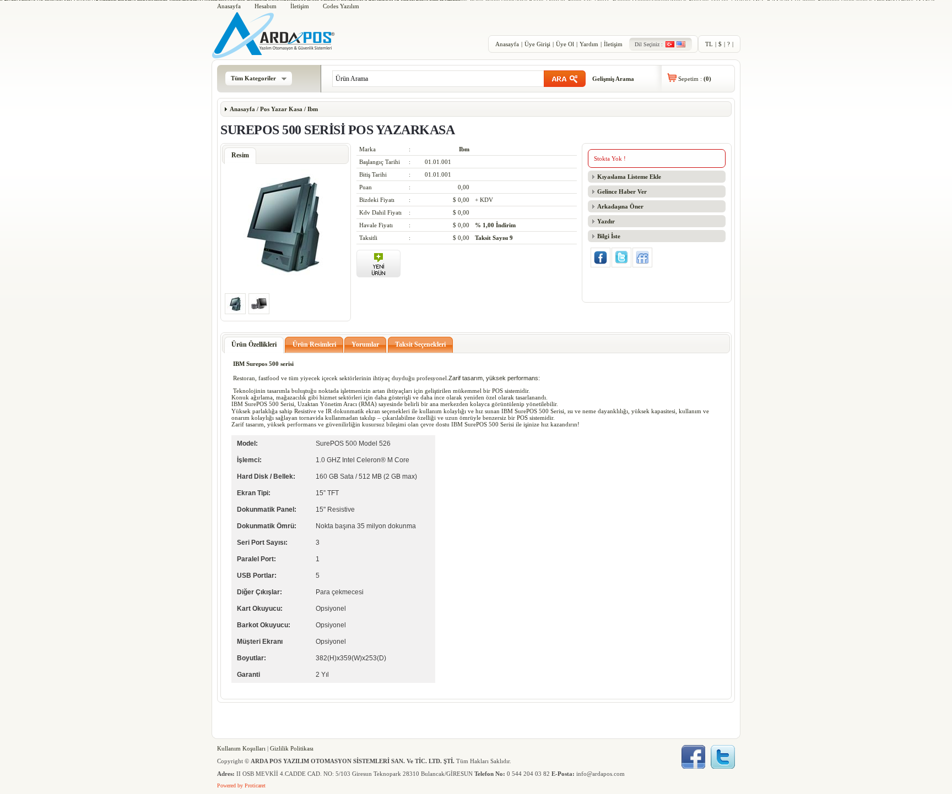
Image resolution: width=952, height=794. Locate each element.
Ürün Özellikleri (254, 344)
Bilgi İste (608, 236)
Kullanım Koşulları (241, 748)
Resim (240, 155)
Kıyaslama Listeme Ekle (629, 176)
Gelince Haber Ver (622, 191)
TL (709, 44)
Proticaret (255, 785)
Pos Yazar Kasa (281, 109)
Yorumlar (365, 344)
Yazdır (606, 221)
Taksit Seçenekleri (420, 344)
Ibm (312, 109)
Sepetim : (694, 78)
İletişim (299, 6)
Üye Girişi (537, 44)
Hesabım (266, 6)
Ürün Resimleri (314, 344)
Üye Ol (565, 44)
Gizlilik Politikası (291, 748)
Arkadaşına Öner (620, 206)
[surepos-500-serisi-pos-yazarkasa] (285, 277)
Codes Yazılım (341, 6)
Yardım (589, 44)
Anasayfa (229, 6)
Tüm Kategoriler (253, 78)
